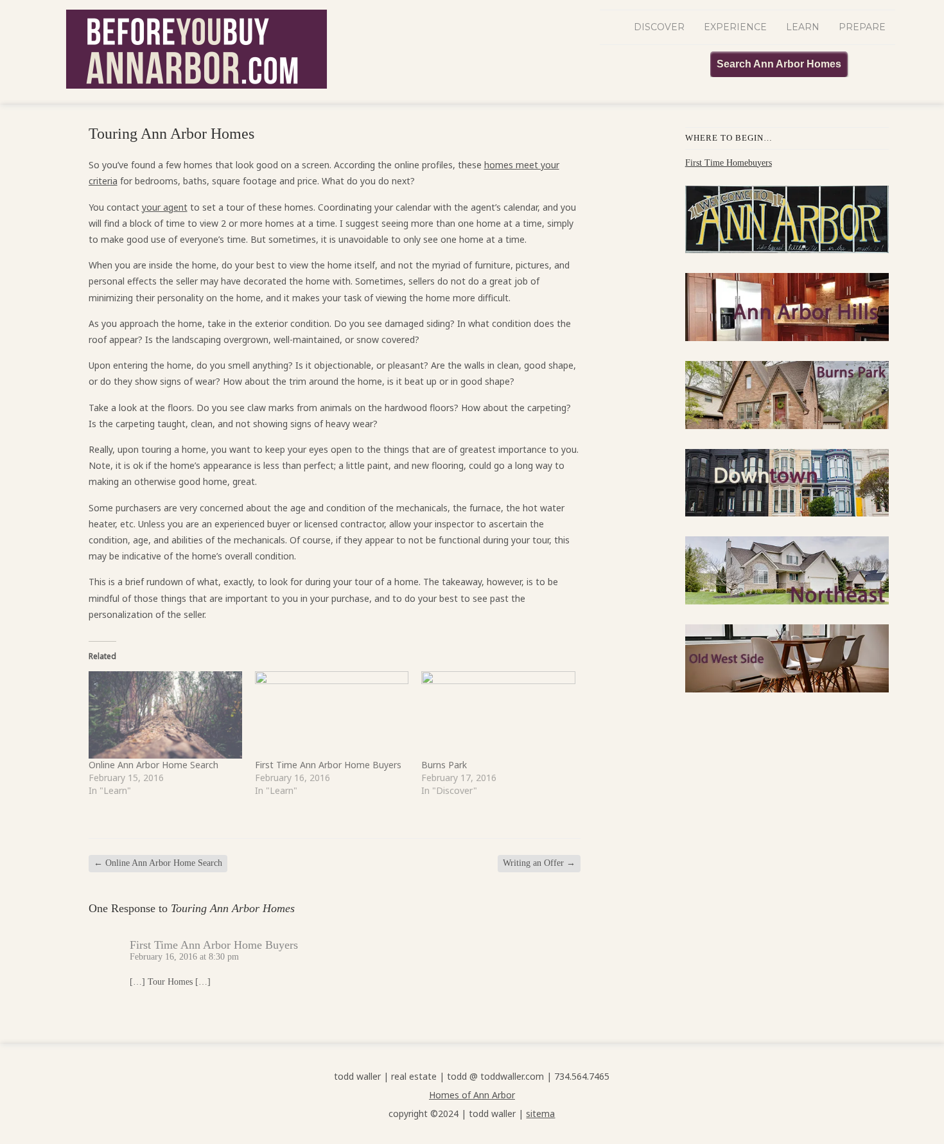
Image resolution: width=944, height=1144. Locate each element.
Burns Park (444, 765)
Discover (659, 27)
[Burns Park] (498, 715)
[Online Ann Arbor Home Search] (165, 715)
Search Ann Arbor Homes (779, 63)
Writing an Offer (539, 863)
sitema (540, 1113)
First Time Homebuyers (728, 163)
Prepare (862, 27)
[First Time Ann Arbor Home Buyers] (331, 715)
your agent (165, 207)
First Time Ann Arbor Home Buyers (328, 765)
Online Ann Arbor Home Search (153, 765)
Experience (735, 27)
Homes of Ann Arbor (472, 1095)
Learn (802, 27)
